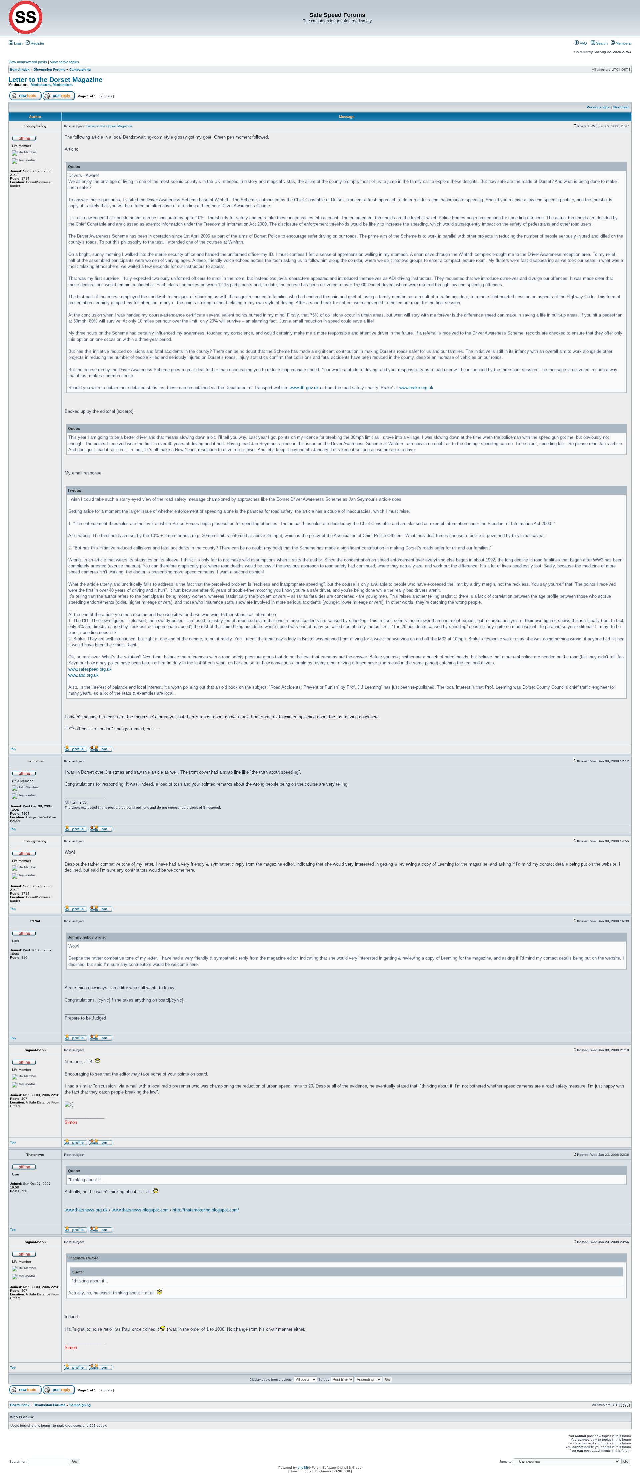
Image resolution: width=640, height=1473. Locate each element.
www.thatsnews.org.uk (86, 1209)
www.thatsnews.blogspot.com (140, 1209)
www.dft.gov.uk (304, 387)
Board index (20, 69)
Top (13, 749)
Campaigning (80, 69)
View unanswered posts (27, 62)
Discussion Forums (49, 69)
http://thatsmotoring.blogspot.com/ (206, 1209)
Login (18, 43)
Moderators (41, 85)
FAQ (583, 43)
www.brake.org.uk (416, 387)
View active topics (64, 62)
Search (601, 43)
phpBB (303, 1467)
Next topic (621, 107)
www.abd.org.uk (83, 675)
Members (623, 43)
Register (37, 43)
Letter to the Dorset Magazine (55, 79)
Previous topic (598, 107)
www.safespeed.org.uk (90, 669)
